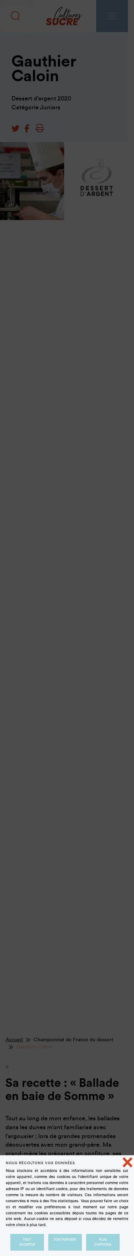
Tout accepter (27, 1242)
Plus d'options (103, 1242)
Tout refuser (65, 1239)
